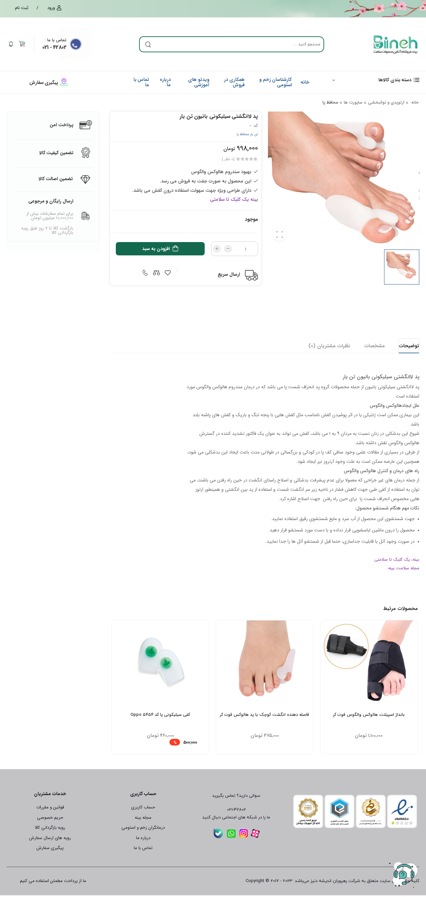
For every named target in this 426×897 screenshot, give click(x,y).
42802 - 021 (54, 47)
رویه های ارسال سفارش (50, 837)
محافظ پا (330, 102)
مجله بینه (143, 817)
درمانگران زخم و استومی (143, 827)
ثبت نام (21, 8)
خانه (305, 82)
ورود (51, 8)
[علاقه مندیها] (381, 699)
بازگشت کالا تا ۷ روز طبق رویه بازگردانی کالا (47, 230)
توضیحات (409, 346)
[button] (372, 79)
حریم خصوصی (50, 817)
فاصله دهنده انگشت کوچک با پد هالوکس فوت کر (264, 714)
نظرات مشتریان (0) (329, 346)
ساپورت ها (353, 102)
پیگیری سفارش (44, 82)
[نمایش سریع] (357, 699)
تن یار (253, 134)
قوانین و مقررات (50, 807)
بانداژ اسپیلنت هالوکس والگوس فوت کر (369, 714)
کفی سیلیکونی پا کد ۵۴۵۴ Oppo (160, 714)
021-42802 (236, 810)
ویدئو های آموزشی (198, 82)
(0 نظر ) (228, 159)
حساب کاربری (143, 807)
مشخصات (374, 346)
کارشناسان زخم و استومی (275, 82)
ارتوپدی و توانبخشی (386, 102)
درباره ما (165, 82)
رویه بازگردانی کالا (50, 827)
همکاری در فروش (234, 82)
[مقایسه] (369, 699)
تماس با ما (55, 40)
